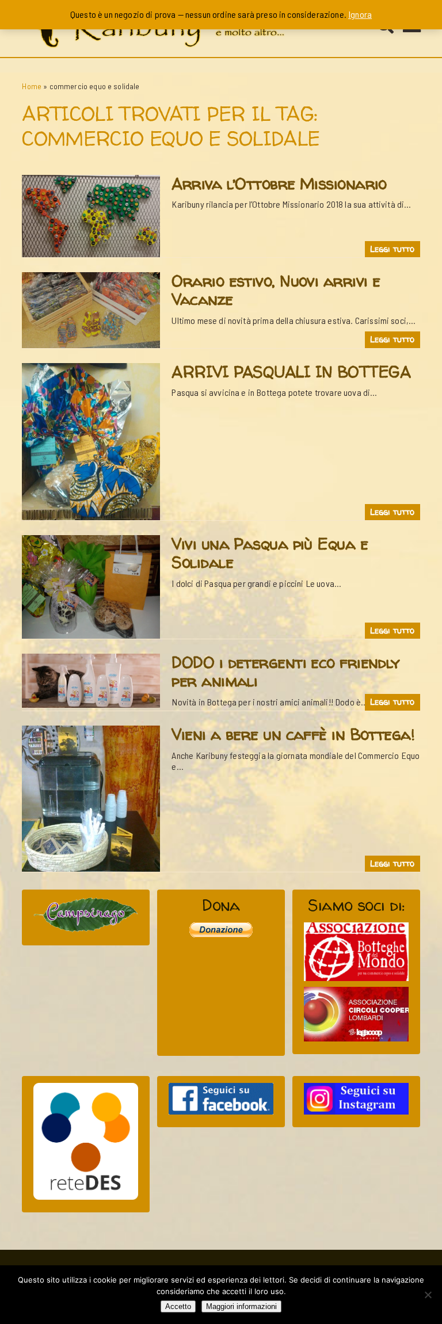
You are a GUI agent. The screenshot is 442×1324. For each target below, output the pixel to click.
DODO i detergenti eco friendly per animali (285, 671)
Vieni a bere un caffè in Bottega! (293, 734)
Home (31, 86)
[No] (427, 1294)
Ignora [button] (360, 14)
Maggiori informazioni (241, 1306)
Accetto (178, 1306)
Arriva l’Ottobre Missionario (279, 183)
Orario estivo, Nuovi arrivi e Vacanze (276, 290)
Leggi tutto (392, 249)
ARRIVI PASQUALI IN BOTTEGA (291, 372)
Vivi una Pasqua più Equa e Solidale (270, 553)
